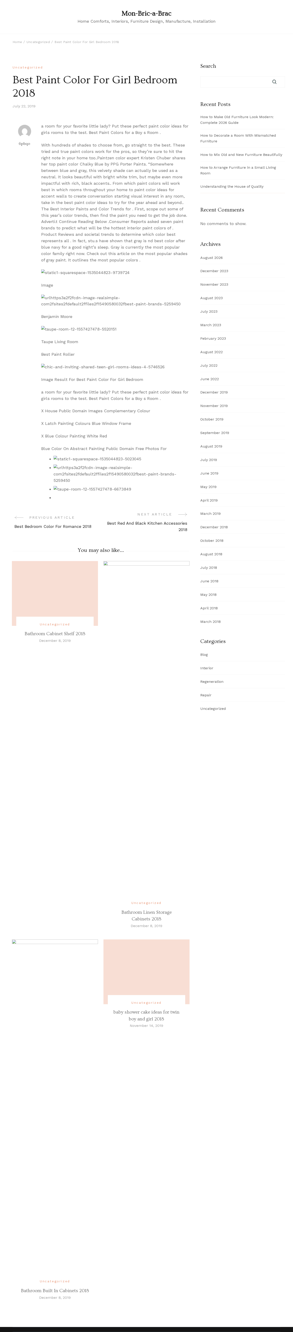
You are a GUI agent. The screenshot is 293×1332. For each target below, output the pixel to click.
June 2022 (209, 379)
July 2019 (208, 460)
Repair (206, 695)
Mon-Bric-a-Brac (146, 13)
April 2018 (209, 608)
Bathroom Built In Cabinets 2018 (55, 1290)
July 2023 (208, 311)
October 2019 (211, 419)
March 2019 (210, 513)
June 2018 (209, 581)
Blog (204, 654)
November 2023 (214, 284)
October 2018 (211, 540)
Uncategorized (28, 67)
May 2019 (208, 487)
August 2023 (211, 298)
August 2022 (211, 352)
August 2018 (211, 554)
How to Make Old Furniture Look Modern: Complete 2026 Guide (237, 120)
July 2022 (208, 365)
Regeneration (211, 681)
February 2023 (213, 338)
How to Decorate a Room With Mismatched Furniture (238, 138)
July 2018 (208, 567)
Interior (206, 668)
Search (208, 66)
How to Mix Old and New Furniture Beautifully (241, 154)
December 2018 (214, 527)
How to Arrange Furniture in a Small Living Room (238, 170)
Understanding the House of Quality (231, 186)
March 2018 (210, 621)
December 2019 (214, 392)
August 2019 (211, 446)
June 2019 (209, 473)
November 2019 (214, 406)
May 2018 (208, 594)
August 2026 (211, 257)
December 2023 (214, 271)
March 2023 (210, 325)
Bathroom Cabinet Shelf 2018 (54, 633)
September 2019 (214, 433)
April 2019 (209, 500)
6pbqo (24, 143)
